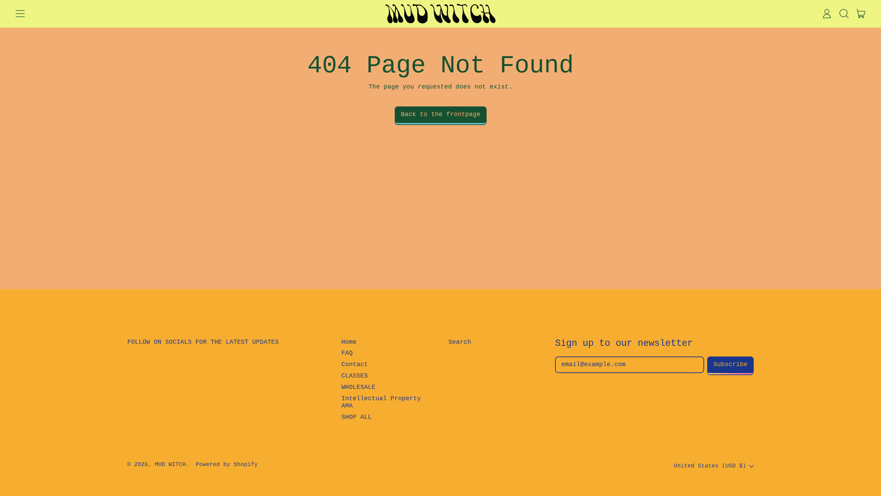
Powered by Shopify (227, 465)
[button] (843, 14)
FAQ (347, 353)
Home (349, 342)
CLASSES (354, 375)
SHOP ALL (356, 417)
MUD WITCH (170, 465)
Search (459, 342)
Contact (354, 364)
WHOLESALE (358, 387)
